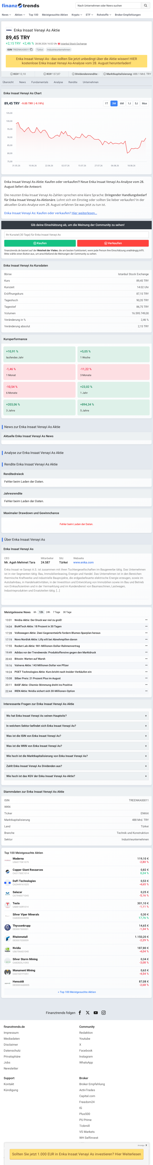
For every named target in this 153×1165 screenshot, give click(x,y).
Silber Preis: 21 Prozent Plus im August (38, 678)
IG (80, 1108)
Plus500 (84, 1114)
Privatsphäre (12, 1056)
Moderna (18, 858)
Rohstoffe (103, 15)
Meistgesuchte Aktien (55, 15)
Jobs (7, 1062)
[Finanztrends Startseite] (20, 7)
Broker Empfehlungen (128, 15)
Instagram (86, 1056)
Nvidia (17, 948)
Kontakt (9, 1084)
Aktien (18, 15)
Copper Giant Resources (28, 869)
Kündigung (11, 1090)
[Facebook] (79, 1013)
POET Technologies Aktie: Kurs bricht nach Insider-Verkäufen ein (53, 672)
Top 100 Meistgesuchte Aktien (78, 992)
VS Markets (87, 1132)
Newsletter (11, 1068)
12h (41, 612)
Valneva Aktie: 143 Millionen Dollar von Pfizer (42, 665)
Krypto (75, 15)
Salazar (17, 892)
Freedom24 (87, 1102)
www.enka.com (83, 562)
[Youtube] (95, 1013)
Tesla (16, 903)
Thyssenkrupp (21, 925)
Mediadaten (12, 1038)
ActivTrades (87, 1090)
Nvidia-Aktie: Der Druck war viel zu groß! (38, 620)
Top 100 (33, 15)
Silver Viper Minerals (26, 914)
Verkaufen (115, 243)
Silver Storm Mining (25, 959)
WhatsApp (86, 1062)
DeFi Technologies (24, 881)
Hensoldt (18, 981)
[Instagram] (103, 1013)
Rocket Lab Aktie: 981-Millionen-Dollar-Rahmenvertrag (47, 646)
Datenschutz (12, 1050)
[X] (88, 1013)
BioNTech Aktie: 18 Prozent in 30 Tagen (38, 626)
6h (35, 612)
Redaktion (86, 1033)
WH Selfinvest (88, 1138)
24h (48, 612)
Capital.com (87, 1096)
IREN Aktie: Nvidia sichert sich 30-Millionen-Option (45, 691)
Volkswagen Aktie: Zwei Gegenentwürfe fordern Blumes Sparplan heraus (57, 633)
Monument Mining (24, 970)
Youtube (84, 1038)
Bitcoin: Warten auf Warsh (30, 659)
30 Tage (67, 612)
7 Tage (56, 612)
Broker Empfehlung (92, 1084)
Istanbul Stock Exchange (74, 43)
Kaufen (42, 243)
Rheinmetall (20, 937)
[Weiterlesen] (146, 620)
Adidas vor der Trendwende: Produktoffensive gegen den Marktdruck (55, 652)
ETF (88, 15)
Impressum (11, 1033)
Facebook (85, 1050)
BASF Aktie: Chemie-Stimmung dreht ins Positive (43, 685)
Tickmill (84, 1126)
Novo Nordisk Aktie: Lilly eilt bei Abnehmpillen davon (46, 639)
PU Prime (85, 1120)
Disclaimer (11, 1044)
